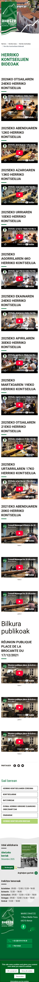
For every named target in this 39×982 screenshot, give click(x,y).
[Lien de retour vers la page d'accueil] (7, 920)
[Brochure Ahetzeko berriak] (29, 855)
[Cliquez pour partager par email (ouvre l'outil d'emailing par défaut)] (22, 765)
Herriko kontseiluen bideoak (16, 821)
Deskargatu (9, 868)
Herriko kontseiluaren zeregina (18, 788)
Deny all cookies (27, 971)
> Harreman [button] (17, 946)
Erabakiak (7, 815)
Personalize (20, 976)
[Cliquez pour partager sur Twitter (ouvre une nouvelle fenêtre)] (18, 765)
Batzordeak (8, 800)
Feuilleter (20, 868)
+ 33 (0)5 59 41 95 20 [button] (20, 941)
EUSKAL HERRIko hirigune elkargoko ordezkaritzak (19, 808)
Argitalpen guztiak (26, 873)
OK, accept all (12, 971)
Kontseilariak (9, 794)
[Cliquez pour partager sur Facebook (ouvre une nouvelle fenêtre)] (14, 765)
